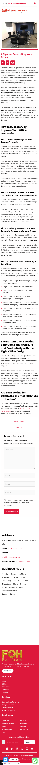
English (9, 763)
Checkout (23, 723)
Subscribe (29, 742)
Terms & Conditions (20, 759)
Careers (23, 720)
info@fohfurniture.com (17, 3)
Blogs (4, 726)
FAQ (3, 732)
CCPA (28, 759)
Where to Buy (7, 729)
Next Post (19, 427)
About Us (5, 720)
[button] (35, 3)
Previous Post (19, 421)
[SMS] (5, 759)
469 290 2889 (24, 561)
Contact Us (24, 729)
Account (23, 726)
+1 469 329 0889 (15, 548)
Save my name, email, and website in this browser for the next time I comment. (18, 502)
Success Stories (8, 723)
